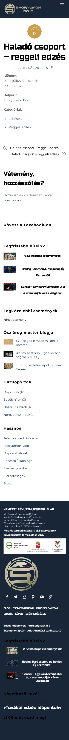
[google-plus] (50, 597)
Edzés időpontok (15, 625)
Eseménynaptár (15, 468)
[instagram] (24, 597)
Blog (7, 483)
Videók (8, 613)
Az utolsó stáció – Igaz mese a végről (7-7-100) (38, 355)
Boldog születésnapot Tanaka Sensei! (38, 367)
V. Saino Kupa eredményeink (43, 255)
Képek (19, 613)
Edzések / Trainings (18, 461)
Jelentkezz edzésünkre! (21, 438)
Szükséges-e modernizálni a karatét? (37, 342)
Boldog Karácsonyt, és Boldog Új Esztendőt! (42, 663)
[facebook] (7, 597)
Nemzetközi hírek (17, 414)
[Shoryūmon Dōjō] (23, 13)
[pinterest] (33, 597)
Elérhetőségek (14, 476)
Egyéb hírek (12, 399)
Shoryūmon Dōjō (17, 100)
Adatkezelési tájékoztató (44, 630)
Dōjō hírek (11, 392)
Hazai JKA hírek (15, 407)
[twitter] (15, 597)
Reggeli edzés (19, 127)
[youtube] (41, 597)
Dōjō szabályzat (15, 453)
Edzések (15, 119)
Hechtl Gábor (27, 67)
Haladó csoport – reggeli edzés (34, 52)
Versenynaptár (38, 625)
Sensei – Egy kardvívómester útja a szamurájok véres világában (42, 677)
